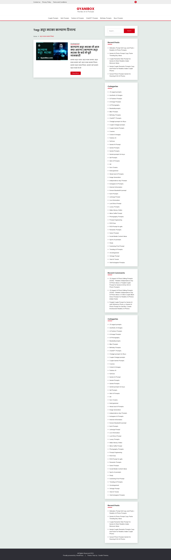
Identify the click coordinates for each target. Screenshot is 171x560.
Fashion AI (112, 138)
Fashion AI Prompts (77, 18)
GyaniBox (85, 8)
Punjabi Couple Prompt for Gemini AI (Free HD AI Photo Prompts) (120, 285)
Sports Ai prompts (115, 239)
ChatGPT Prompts (92, 18)
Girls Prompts (65, 18)
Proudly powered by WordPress (73, 555)
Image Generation (115, 177)
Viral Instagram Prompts (117, 262)
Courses (112, 131)
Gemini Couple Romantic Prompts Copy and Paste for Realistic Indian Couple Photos (121, 68)
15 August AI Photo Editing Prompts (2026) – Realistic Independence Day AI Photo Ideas (121, 281)
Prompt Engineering (115, 220)
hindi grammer (113, 171)
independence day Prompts (118, 180)
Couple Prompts (53, 18)
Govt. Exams (113, 167)
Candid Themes (103, 555)
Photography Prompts (116, 216)
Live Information (114, 200)
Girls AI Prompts (114, 161)
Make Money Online (115, 210)
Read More (75, 73)
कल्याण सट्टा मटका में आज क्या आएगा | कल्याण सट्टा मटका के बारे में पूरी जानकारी (84, 51)
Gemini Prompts (114, 148)
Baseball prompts (115, 108)
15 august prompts (115, 92)
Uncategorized (74, 43)
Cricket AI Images (115, 134)
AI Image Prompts (115, 102)
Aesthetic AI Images (115, 95)
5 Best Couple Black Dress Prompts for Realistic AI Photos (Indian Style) (121, 297)
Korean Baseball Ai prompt (117, 190)
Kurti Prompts (113, 194)
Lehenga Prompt (114, 197)
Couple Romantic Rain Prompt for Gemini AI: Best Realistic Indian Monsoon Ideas (120, 61)
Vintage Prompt (114, 256)
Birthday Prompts (106, 18)
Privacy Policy (46, 2)
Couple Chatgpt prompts (117, 125)
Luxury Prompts (114, 207)
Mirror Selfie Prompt (115, 213)
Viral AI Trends (114, 259)
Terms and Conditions (60, 2)
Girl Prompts (113, 157)
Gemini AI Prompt (115, 144)
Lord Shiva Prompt (115, 203)
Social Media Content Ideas (118, 236)
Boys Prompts (118, 18)
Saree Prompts (114, 233)
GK (110, 164)
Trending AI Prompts (116, 249)
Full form (112, 141)
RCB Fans (112, 223)
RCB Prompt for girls (115, 226)
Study (111, 243)
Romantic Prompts (115, 230)
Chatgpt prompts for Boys (117, 121)
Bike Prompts (113, 112)
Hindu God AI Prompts (116, 174)
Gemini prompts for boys (117, 154)
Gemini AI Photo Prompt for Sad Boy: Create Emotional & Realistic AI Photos (120, 306)
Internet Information (115, 187)
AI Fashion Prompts (115, 98)
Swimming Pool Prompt (116, 246)
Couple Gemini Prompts (116, 128)
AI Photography (114, 105)
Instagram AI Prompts (116, 184)
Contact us (36, 2)
